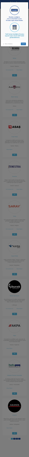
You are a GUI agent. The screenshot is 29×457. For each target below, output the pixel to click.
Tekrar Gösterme (8, 44)
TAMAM (23, 44)
